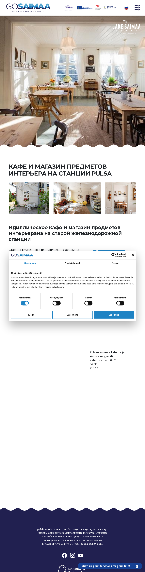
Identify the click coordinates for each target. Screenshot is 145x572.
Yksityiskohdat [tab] (72, 263)
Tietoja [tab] (115, 263)
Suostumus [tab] (30, 263)
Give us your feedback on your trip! (106, 566)
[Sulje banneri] (133, 255)
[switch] (57, 303)
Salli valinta (72, 315)
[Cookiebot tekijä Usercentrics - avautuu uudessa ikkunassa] (113, 255)
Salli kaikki (114, 315)
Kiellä (31, 315)
